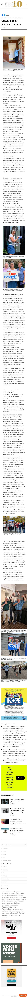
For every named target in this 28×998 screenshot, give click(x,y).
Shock (22, 911)
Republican (5, 911)
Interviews (5, 869)
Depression (4, 895)
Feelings (21, 895)
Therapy (22, 913)
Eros (7, 895)
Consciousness (12, 893)
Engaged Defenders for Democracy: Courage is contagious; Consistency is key (18, 821)
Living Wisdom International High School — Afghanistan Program (17, 801)
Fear (16, 895)
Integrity (18, 899)
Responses (5, 872)
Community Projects (8, 863)
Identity (4, 899)
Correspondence (7, 860)
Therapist (14, 913)
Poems (4, 854)
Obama (15, 901)
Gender (8, 897)
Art (3, 857)
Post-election (5, 905)
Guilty (16, 897)
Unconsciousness (5, 917)
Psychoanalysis (9, 907)
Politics (17, 903)
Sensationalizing (16, 911)
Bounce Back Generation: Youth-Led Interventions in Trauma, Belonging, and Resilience (17, 831)
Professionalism (14, 905)
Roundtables (6, 879)
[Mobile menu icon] (1, 4)
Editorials (5, 848)
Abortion (3, 891)
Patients (4, 903)
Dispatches (5, 885)
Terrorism (7, 913)
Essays (4, 851)
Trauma (11, 915)
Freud (3, 897)
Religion (20, 909)
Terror (3, 913)
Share (7, 15)
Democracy (20, 893)
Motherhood (9, 901)
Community (5, 893)
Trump (17, 915)
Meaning (23, 899)
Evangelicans (12, 895)
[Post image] (5, 801)
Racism (15, 909)
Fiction (4, 866)
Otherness (21, 901)
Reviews (5, 876)
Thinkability (5, 915)
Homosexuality (22, 897)
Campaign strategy (11, 891)
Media (4, 901)
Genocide (12, 897)
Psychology (7, 909)
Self (10, 911)
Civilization (18, 891)
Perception (10, 903)
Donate (20, 778)
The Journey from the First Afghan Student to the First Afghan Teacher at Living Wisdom (17, 811)
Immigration (11, 899)
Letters (5, 882)
